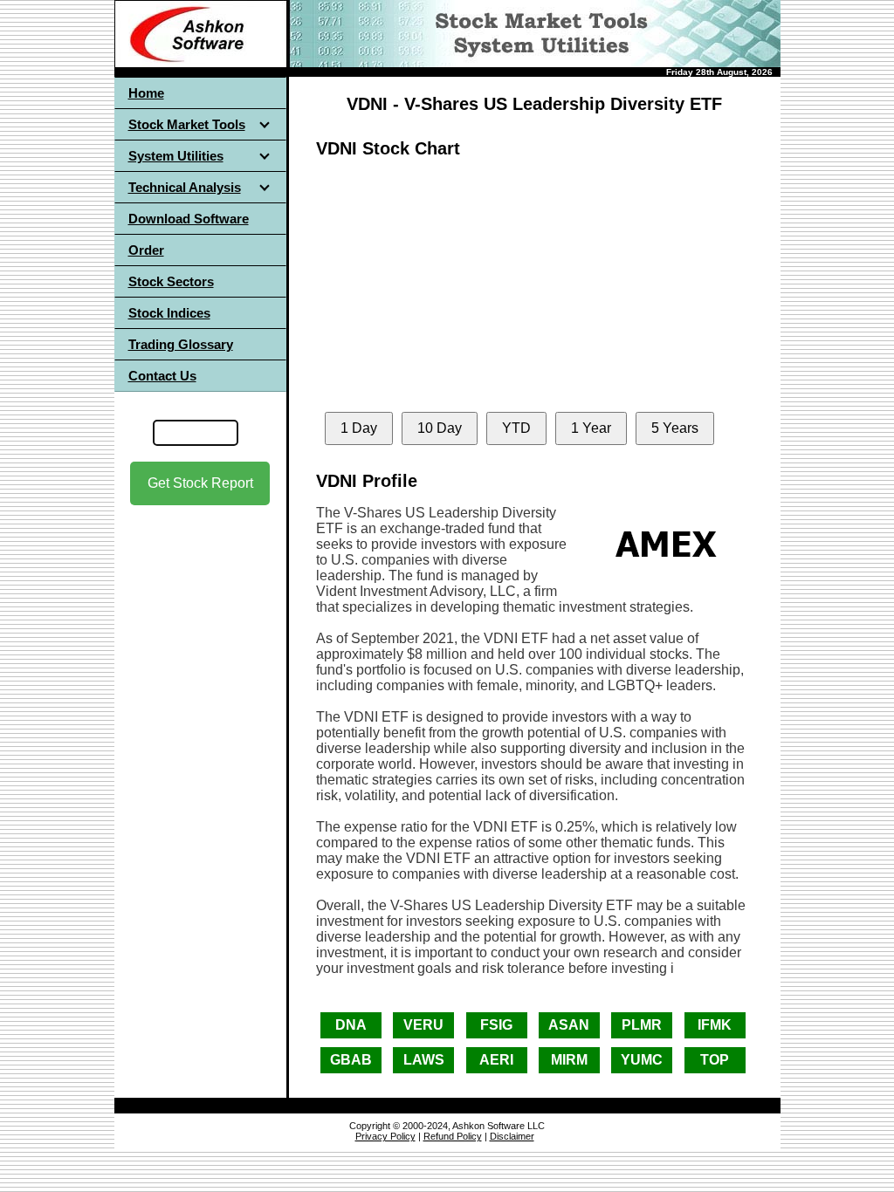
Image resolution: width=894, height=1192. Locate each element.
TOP (714, 1059)
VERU (423, 1024)
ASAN (568, 1024)
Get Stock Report (200, 483)
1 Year (591, 428)
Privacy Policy (385, 1136)
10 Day (439, 428)
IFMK (715, 1024)
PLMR (642, 1024)
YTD (516, 428)
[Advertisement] (200, 662)
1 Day (358, 428)
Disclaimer (512, 1136)
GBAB (351, 1059)
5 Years (674, 428)
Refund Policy (452, 1136)
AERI (496, 1059)
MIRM (569, 1059)
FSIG (496, 1024)
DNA (351, 1024)
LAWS (423, 1059)
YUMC (642, 1059)
